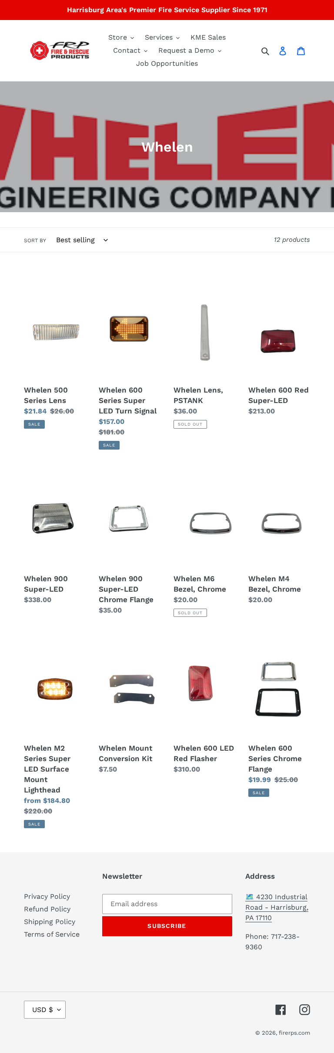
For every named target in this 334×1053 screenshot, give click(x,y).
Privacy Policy (47, 896)
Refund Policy (47, 909)
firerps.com (294, 1032)
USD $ (42, 1010)
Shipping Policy (49, 922)
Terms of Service (52, 934)
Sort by (35, 240)
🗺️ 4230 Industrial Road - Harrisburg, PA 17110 (276, 907)
